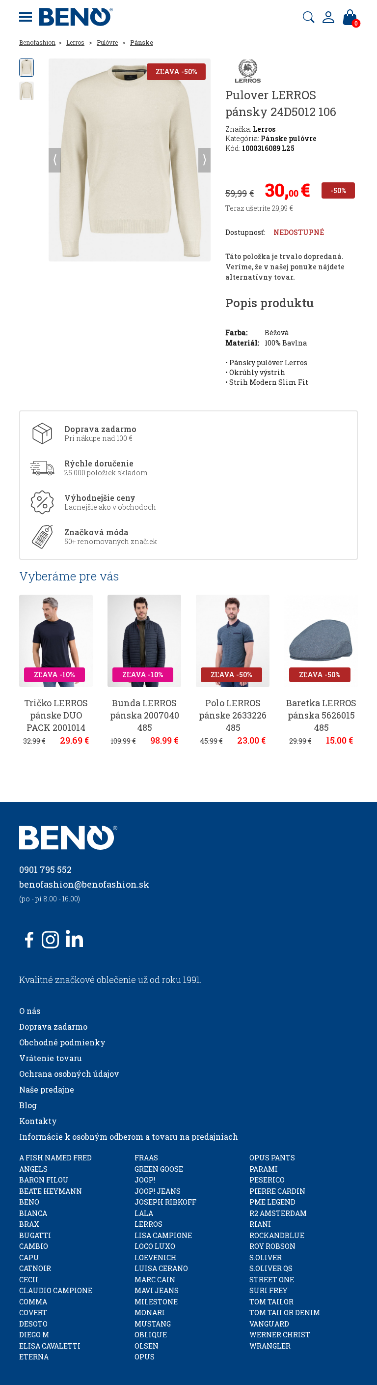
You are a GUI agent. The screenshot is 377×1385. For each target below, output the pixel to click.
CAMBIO (33, 1246)
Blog (28, 1105)
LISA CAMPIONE (163, 1235)
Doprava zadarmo (53, 1026)
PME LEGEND (272, 1202)
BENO (29, 1202)
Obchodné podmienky (62, 1042)
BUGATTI (35, 1235)
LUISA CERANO (161, 1268)
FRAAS (146, 1157)
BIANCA (33, 1213)
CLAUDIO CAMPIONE (55, 1290)
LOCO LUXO (155, 1246)
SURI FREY (268, 1290)
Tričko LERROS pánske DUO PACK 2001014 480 (56, 721)
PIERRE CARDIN (277, 1191)
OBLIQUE (151, 1334)
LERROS (148, 1224)
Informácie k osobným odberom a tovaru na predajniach (128, 1136)
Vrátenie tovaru (50, 1058)
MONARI (150, 1312)
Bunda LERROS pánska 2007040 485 (144, 715)
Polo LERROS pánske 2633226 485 (233, 715)
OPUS (145, 1356)
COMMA (33, 1301)
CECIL (29, 1279)
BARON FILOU (44, 1179)
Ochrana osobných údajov (69, 1073)
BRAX (29, 1224)
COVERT (33, 1312)
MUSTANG (153, 1323)
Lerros (75, 42)
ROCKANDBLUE (276, 1235)
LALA (144, 1213)
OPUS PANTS (272, 1157)
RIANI (260, 1224)
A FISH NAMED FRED (55, 1157)
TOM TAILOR (271, 1301)
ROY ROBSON (272, 1246)
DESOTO (33, 1323)
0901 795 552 (45, 869)
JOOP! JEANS (158, 1191)
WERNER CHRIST (279, 1334)
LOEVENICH (156, 1257)
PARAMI (263, 1169)
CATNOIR (35, 1268)
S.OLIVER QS (271, 1268)
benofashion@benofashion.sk (84, 884)
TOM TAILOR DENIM (284, 1312)
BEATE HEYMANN (50, 1191)
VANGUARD (269, 1323)
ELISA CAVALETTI (50, 1346)
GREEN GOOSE (159, 1169)
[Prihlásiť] (328, 17)
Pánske (141, 42)
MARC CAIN (155, 1279)
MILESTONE (156, 1301)
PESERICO (267, 1179)
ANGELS (33, 1169)
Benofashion (37, 42)
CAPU (29, 1257)
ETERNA (34, 1356)
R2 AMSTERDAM (278, 1213)
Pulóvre (107, 42)
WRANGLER (270, 1346)
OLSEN (147, 1346)
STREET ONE (271, 1279)
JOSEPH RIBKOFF (165, 1202)
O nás (29, 1011)
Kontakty (38, 1121)
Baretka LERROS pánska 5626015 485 (321, 715)
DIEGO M (34, 1334)
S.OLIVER (265, 1257)
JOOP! (145, 1179)
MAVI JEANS (157, 1290)
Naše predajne (46, 1089)
